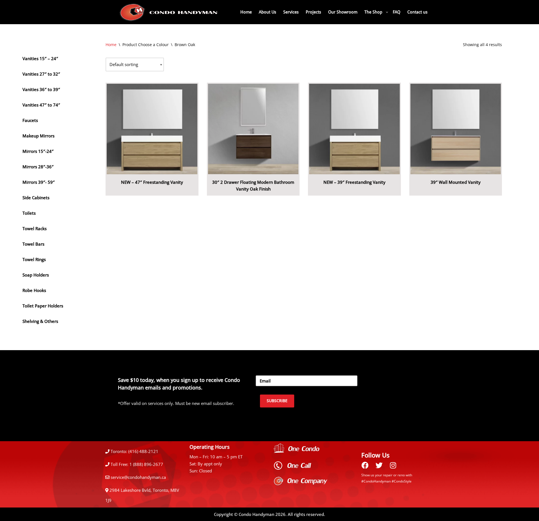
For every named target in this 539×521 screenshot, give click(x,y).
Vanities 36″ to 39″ (41, 89)
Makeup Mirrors (38, 136)
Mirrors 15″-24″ (38, 151)
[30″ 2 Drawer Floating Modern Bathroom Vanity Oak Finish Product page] (253, 129)
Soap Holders (35, 275)
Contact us (417, 12)
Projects (313, 12)
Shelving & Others (40, 321)
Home (246, 12)
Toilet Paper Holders (42, 306)
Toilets (29, 213)
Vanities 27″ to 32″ (41, 74)
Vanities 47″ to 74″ (41, 105)
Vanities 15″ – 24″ (40, 58)
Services (291, 12)
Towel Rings (34, 259)
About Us (267, 12)
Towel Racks (34, 228)
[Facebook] (365, 465)
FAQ (396, 12)
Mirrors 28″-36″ (38, 166)
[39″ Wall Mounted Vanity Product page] (455, 129)
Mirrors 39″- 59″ (38, 182)
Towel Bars (33, 244)
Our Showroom (342, 12)
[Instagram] (393, 465)
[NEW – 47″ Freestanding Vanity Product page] (152, 129)
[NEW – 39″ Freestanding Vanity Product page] (354, 129)
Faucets (30, 120)
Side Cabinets (35, 197)
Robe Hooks (34, 290)
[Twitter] (379, 465)
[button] (387, 12)
